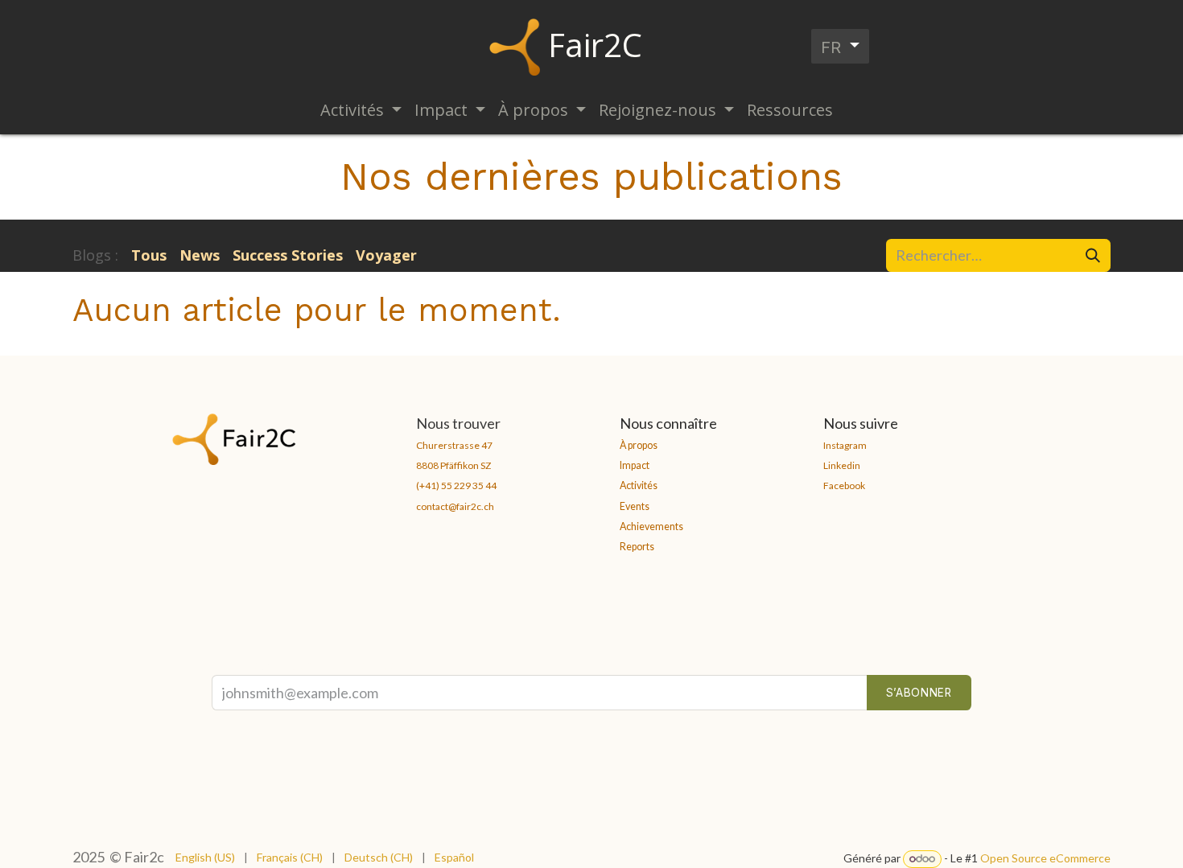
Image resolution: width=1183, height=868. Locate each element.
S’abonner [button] (919, 692)
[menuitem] (361, 110)
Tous (149, 255)
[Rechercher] (1093, 255)
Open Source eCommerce (1045, 858)
